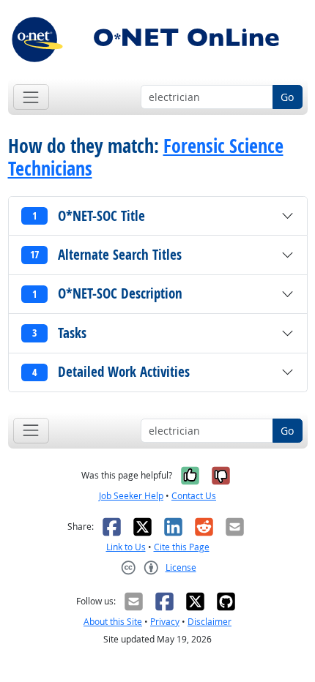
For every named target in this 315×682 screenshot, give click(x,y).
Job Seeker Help (131, 496)
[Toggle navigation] (31, 97)
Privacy (164, 621)
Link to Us (126, 547)
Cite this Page (182, 547)
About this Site (113, 621)
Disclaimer (209, 621)
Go (287, 97)
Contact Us (193, 496)
